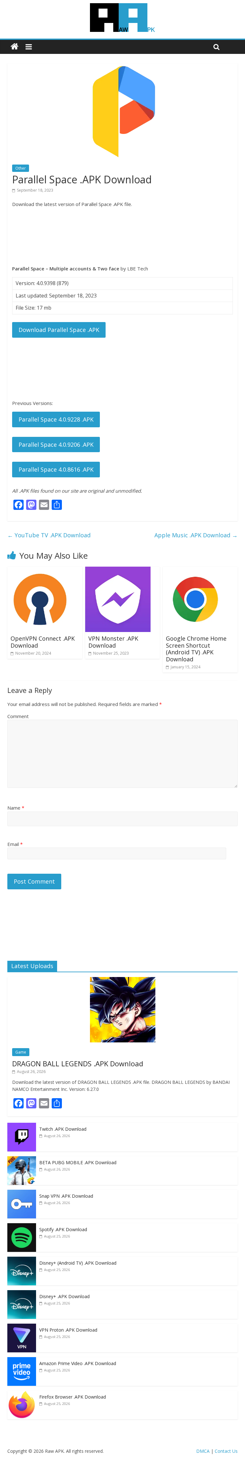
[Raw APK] (14, 47)
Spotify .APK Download (63, 1229)
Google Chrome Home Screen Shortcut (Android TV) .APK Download (196, 649)
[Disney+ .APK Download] (21, 1293)
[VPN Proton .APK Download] (21, 1327)
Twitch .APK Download (62, 1129)
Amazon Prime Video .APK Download (77, 1363)
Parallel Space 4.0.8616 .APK (56, 469)
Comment (18, 716)
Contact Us (226, 1451)
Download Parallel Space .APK (59, 330)
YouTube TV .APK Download (49, 535)
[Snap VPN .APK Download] (21, 1193)
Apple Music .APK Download (196, 535)
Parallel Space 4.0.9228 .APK (56, 419)
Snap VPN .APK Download (66, 1196)
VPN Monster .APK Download (113, 642)
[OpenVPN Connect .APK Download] (40, 570)
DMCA (203, 1451)
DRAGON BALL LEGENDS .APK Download (77, 1063)
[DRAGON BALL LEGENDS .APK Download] (122, 980)
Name (15, 808)
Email (15, 844)
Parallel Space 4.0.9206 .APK (56, 444)
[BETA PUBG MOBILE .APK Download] (21, 1160)
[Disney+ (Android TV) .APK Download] (21, 1260)
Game (20, 1052)
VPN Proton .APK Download (68, 1330)
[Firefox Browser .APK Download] (21, 1394)
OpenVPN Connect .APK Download (43, 642)
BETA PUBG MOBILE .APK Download (77, 1162)
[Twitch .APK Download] (21, 1126)
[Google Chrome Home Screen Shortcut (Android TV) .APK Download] (195, 570)
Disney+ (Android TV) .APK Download (77, 1263)
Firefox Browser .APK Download (72, 1397)
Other (20, 168)
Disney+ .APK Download (64, 1296)
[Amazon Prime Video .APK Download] (21, 1360)
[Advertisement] (122, 236)
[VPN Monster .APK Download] (118, 570)
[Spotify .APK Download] (21, 1227)
